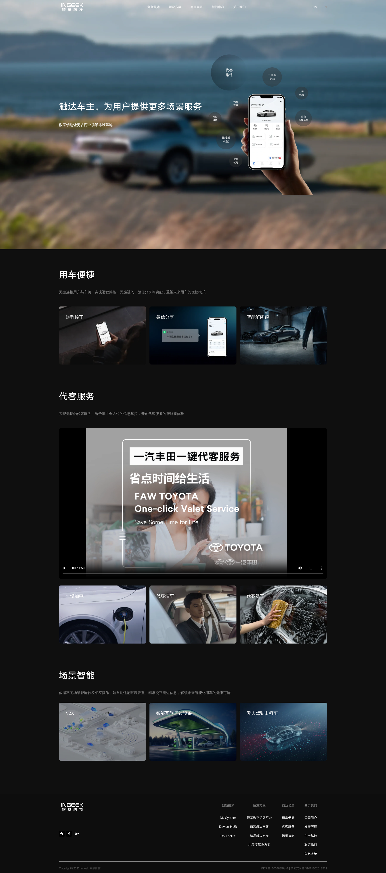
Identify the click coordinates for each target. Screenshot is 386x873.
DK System (228, 818)
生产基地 (310, 836)
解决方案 (259, 805)
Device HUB (228, 827)
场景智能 (288, 836)
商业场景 (196, 7)
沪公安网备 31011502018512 (309, 868)
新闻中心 (218, 7)
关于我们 (239, 7)
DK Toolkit (227, 836)
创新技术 (153, 7)
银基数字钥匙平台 (259, 818)
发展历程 (310, 827)
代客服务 (288, 827)
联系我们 (310, 845)
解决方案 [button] (175, 7)
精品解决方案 (259, 836)
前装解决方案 (259, 827)
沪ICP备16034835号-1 (274, 868)
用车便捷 (288, 818)
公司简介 (310, 818)
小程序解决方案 (259, 845)
